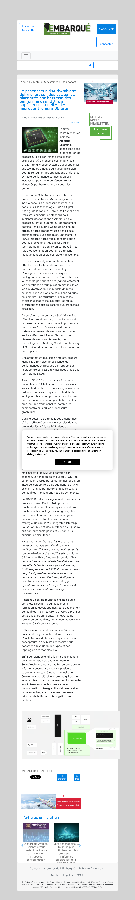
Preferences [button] (40, 454)
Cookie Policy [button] (48, 451)
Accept (67, 462)
